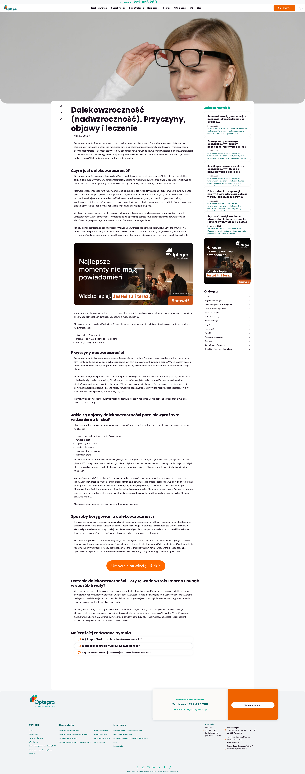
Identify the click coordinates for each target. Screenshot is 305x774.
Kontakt (208, 333)
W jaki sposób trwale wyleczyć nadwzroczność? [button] (111, 646)
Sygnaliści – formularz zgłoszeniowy (218, 349)
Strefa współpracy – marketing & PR (218, 305)
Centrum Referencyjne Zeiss (215, 309)
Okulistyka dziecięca (102, 738)
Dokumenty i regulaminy (122, 734)
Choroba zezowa (100, 734)
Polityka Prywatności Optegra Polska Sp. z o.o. (130, 738)
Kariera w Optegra (212, 321)
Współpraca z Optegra (213, 301)
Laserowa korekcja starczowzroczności (73, 734)
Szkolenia (208, 341)
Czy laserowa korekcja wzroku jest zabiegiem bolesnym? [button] (116, 652)
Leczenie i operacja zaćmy (68, 738)
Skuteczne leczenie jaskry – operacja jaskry (75, 742)
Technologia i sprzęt (212, 317)
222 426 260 (198, 704)
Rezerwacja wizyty (212, 313)
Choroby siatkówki (101, 730)
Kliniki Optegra (136, 8)
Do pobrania (209, 325)
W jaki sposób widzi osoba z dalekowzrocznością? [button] (112, 639)
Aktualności (180, 8)
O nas (207, 297)
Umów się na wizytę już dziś (135, 565)
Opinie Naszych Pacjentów (215, 345)
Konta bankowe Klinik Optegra (40, 750)
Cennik (166, 8)
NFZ (191, 8)
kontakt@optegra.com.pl (194, 709)
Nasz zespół (153, 8)
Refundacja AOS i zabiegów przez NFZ (127, 730)
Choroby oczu (118, 8)
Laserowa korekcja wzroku (69, 730)
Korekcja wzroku (99, 8)
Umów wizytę (284, 8)
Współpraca (33, 742)
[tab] (133, 639)
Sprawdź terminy (253, 705)
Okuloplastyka (99, 742)
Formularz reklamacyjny (214, 337)
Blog (199, 8)
